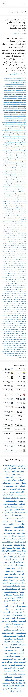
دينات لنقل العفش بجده (14, 177)
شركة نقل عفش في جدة (20, 257)
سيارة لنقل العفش (8, 189)
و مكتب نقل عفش (7, 353)
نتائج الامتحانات (16, 515)
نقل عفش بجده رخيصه (17, 317)
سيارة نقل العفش (13, 191)
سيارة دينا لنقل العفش (18, 189)
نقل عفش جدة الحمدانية (9, 319)
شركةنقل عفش (11, 265)
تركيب (11, 78)
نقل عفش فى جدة (21, 329)
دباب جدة (24, 160)
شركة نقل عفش (6, 251)
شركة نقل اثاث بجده (21, 243)
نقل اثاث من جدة (11, 295)
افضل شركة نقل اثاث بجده (17, 130)
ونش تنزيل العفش (22, 355)
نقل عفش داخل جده (8, 325)
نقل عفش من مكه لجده (9, 349)
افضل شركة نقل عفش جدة (16, 136)
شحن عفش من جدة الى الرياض (14, 197)
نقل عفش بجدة (14, 82)
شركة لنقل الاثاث (16, 237)
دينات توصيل (23, 177)
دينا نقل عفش (13, 173)
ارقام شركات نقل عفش (18, 78)
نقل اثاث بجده (17, 293)
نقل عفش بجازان (10, 512)
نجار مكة (12, 553)
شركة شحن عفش (12, 235)
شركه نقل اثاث (16, 267)
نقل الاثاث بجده (16, 299)
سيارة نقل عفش (13, 193)
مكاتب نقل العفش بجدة (20, 289)
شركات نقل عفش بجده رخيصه (16, 223)
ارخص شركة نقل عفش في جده (11, 92)
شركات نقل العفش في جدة (13, 217)
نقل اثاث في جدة (19, 295)
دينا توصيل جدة (10, 169)
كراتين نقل (7, 273)
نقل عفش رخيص (22, 327)
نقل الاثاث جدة (8, 299)
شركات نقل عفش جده (15, 229)
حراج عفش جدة (22, 154)
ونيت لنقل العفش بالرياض (14, 468)
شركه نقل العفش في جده (20, 269)
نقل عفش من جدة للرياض (12, 339)
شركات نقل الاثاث (7, 207)
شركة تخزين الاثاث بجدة (9, 233)
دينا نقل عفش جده (9, 175)
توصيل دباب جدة (17, 151)
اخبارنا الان (9, 518)
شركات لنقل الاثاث (7, 201)
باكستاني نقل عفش (7, 144)
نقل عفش (14, 309)
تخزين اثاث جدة (16, 146)
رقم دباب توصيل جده (16, 179)
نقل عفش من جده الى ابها (20, 343)
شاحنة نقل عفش (19, 195)
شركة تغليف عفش (21, 235)
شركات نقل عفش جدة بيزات (19, 227)
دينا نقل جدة (20, 173)
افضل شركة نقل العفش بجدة (14, 132)
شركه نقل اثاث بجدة (8, 267)
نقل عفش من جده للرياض (12, 347)
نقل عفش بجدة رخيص (13, 315)
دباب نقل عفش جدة (15, 163)
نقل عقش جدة (11, 351)
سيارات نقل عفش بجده (18, 185)
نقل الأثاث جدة (9, 297)
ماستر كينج (14, 509)
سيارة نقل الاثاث (22, 191)
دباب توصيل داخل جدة (9, 157)
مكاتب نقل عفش (10, 289)
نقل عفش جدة (19, 319)
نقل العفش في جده (16, 305)
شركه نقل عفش (9, 269)
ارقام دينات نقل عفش (14, 98)
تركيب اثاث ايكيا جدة (7, 146)
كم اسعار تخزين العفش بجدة (11, 277)
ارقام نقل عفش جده (11, 110)
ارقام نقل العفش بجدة (20, 108)
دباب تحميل (18, 156)
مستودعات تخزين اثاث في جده (12, 285)
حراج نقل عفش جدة (13, 154)
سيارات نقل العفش (21, 183)
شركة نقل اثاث (17, 241)
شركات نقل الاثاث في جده (20, 211)
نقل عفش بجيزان (10, 486)
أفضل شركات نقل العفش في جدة (16, 84)
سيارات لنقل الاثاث (18, 181)
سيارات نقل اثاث (9, 181)
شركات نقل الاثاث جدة (9, 209)
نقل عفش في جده (17, 331)
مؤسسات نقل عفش (21, 281)
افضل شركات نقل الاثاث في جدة (15, 118)
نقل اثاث (9, 291)
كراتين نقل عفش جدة (12, 275)
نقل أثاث (21, 291)
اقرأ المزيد (13, 73)
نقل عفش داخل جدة (19, 325)
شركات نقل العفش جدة (16, 215)
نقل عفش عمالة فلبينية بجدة (10, 327)
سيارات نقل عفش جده (18, 187)
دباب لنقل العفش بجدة (14, 471)
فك (19, 82)
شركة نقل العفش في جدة (17, 251)
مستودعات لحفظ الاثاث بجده (19, 287)
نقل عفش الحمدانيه (13, 311)
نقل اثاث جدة (10, 293)
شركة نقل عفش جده (8, 255)
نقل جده (19, 309)
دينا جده (12, 171)
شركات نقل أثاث (16, 203)
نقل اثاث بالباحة (11, 679)
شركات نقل (23, 203)
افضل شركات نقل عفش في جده (16, 126)
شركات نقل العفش (8, 211)
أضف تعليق (21, 357)
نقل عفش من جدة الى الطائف (13, 335)
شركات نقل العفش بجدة (15, 80)
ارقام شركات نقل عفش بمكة (13, 104)
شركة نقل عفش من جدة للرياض (11, 263)
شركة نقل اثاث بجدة (8, 241)
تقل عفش (23, 151)
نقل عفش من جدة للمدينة (9, 341)
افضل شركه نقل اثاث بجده (12, 138)
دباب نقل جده (20, 161)
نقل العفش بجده (8, 301)
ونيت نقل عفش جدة (12, 355)
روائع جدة (23, 3)
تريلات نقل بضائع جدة (7, 150)
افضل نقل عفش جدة (10, 140)
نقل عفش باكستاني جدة (9, 313)
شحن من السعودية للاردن (14, 465)
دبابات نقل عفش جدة (16, 166)
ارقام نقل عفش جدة (21, 110)
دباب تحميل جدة (11, 156)
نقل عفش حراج (14, 323)
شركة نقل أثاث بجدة (13, 239)
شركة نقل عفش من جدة (18, 259)
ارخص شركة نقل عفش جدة (19, 90)
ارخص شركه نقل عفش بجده (19, 94)
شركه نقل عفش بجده (13, 271)
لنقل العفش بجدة (18, 279)
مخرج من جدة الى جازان (12, 283)
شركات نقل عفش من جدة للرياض (11, 231)
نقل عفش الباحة (18, 682)
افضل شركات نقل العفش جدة (12, 122)
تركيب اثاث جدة (22, 148)
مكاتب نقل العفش (7, 287)
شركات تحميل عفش (14, 199)
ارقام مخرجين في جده (9, 106)
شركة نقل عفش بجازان (14, 474)
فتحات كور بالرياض (16, 562)
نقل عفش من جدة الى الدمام (19, 333)
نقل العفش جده (14, 303)
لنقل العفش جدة (9, 279)
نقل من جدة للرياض (17, 353)
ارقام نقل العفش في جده (9, 108)
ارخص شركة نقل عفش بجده (11, 88)
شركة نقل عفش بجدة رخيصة (19, 253)
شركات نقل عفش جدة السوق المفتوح (12, 225)
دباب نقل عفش (12, 161)
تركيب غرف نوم (17, 150)
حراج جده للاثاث (8, 151)
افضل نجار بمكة (13, 547)
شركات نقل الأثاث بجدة (18, 207)
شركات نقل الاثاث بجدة (20, 209)
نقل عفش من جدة (8, 331)
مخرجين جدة (23, 285)
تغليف (7, 78)
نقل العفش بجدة (17, 301)
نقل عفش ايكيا (18, 313)
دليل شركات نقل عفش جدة (13, 167)
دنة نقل (16, 169)
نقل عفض (23, 351)
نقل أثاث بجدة (14, 291)
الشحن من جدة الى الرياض (12, 142)
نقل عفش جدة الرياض (20, 321)
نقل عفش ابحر (7, 309)
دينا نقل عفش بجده (18, 175)
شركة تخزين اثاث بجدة (20, 233)
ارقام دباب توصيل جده (18, 96)
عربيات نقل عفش (14, 273)
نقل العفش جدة (22, 303)
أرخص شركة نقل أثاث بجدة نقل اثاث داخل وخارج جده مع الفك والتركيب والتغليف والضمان (15, 25)
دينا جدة (16, 171)
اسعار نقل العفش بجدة (12, 114)
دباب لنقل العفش (17, 160)
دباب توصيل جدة (18, 157)
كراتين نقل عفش (22, 275)
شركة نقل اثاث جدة (11, 243)
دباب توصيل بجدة (17, 521)
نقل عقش (18, 351)
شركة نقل (20, 239)
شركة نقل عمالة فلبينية (20, 265)
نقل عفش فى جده (12, 329)
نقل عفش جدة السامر (9, 321)
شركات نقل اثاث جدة (18, 205)
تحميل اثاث (23, 146)
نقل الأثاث (15, 297)
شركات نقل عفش (16, 221)
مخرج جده (20, 283)
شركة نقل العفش (16, 249)
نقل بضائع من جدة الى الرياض (11, 307)
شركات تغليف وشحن (17, 201)
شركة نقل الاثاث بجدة (14, 247)
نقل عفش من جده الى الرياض (16, 345)
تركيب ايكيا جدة (14, 148)
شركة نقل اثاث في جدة (13, 245)
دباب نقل (10, 160)
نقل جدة (24, 309)
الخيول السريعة (22, 142)
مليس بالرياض (11, 559)
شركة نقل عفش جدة (18, 255)
